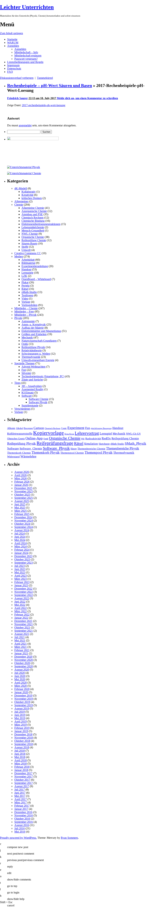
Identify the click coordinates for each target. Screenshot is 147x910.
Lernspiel (106, 433)
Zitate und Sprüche (32, 379)
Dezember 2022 (23, 588)
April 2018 (20, 760)
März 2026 (20, 478)
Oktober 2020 (22, 663)
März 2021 (20, 646)
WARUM (12, 42)
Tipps (17, 382)
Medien (18, 256)
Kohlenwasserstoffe (19, 433)
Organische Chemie (33, 237)
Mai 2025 (19, 507)
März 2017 (20, 802)
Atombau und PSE (32, 214)
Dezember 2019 (23, 695)
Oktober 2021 (22, 627)
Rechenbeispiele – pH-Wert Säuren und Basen (49, 85)
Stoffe (25, 246)
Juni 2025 (19, 504)
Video (25, 298)
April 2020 (20, 682)
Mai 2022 (19, 604)
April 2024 (20, 543)
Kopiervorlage (48, 433)
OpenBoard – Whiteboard (36, 279)
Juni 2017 (19, 792)
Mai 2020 (19, 679)
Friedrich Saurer (17, 98)
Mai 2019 (19, 718)
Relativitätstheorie (32, 350)
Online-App (34, 438)
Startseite (12, 39)
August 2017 (21, 786)
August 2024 (21, 530)
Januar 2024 (21, 552)
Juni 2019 (19, 714)
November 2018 (23, 737)
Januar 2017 (21, 808)
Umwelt (26, 249)
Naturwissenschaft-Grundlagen (39, 340)
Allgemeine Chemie (33, 207)
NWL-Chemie (30, 233)
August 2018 (21, 747)
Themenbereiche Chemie (91, 448)
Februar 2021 (22, 650)
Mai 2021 (19, 640)
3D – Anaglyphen (32, 386)
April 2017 (20, 799)
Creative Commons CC (27, 253)
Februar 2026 (22, 481)
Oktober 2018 (22, 740)
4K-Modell (20, 188)
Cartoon (39, 428)
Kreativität (27, 194)
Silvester (26, 373)
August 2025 (21, 501)
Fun (24, 369)
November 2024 (23, 520)
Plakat (25, 282)
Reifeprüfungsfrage (55, 443)
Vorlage (26, 301)
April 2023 (20, 575)
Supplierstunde (30, 405)
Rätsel (25, 288)
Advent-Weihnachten (34, 366)
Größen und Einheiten (34, 334)
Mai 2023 (19, 572)
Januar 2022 (21, 617)
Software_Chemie (31, 448)
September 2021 (23, 630)
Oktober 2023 (22, 559)
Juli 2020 (19, 672)
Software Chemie (38, 399)
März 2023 (20, 578)
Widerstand (13, 456)
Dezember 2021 (23, 621)
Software (27, 395)
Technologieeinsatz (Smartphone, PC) (43, 376)
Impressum (13, 65)
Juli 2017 (19, 789)
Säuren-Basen (29, 243)
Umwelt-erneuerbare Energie (38, 360)
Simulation (91, 443)
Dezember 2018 (23, 734)
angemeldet (25, 125)
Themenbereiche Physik (122, 448)
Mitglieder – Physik (25, 314)
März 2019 (20, 724)
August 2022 (21, 598)
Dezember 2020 (23, 656)
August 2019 (21, 708)
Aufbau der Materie (33, 327)
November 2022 (23, 591)
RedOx (106, 438)
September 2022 (23, 595)
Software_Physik (56, 448)
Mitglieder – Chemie (26, 308)
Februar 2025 (22, 514)
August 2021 (21, 633)
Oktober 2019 (22, 702)
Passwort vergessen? (26, 58)
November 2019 (23, 698)
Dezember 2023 (23, 556)
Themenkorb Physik (46, 452)
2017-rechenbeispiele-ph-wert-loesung (43, 105)
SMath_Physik (135, 443)
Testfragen (27, 295)
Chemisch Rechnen (33, 217)
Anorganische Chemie (34, 211)
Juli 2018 (19, 750)
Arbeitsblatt (28, 259)
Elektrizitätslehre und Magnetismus (41, 330)
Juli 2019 (19, 711)
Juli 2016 (19, 828)
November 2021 (23, 624)
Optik (25, 343)
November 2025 (23, 491)
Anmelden (13, 45)
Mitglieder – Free (24, 311)
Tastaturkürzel (45, 77)
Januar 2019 (21, 731)
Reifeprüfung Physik (33, 347)
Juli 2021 (19, 637)
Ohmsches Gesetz (16, 438)
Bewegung (28, 428)
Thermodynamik (31, 356)
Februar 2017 (22, 805)
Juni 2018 (19, 753)
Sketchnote (104, 443)
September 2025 (23, 497)
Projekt (26, 285)
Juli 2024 (19, 533)
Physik (18, 318)
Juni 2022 (19, 601)
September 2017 (23, 783)
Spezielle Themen (24, 363)
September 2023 (23, 562)
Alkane (11, 428)
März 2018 (20, 763)
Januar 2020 (21, 692)
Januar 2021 (21, 653)
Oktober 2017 (22, 779)
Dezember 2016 (23, 812)
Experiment (75, 428)
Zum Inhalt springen (11, 33)
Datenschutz (14, 68)
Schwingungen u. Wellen (36, 353)
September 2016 (23, 821)
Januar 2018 (21, 770)
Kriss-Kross (69, 434)
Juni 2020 (19, 676)
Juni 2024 (19, 536)
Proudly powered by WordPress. (18, 837)
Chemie (18, 204)
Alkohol (19, 428)
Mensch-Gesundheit (33, 230)
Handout (26, 269)
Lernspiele (27, 272)
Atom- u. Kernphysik (34, 324)
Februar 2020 (22, 689)
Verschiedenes (22, 408)
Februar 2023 (22, 582)
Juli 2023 (19, 565)
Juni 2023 (19, 569)
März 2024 (20, 546)
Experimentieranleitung (35, 266)
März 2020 (20, 685)
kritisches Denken (32, 198)
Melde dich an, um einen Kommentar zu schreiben (87, 98)
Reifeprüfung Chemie (34, 240)
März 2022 (20, 611)
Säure (73, 448)
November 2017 (23, 776)
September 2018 (23, 744)
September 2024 (23, 527)
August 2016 (21, 825)
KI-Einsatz (28, 392)
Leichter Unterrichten (27, 7)
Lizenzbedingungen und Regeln (25, 62)
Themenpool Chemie (72, 452)
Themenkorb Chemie (19, 452)
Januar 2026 (21, 484)
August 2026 (21, 471)
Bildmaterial (28, 262)
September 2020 (23, 666)
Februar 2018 (22, 766)
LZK (24, 275)
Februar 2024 (22, 549)
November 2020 (23, 659)
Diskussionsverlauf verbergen (17, 77)
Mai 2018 (19, 757)
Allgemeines (21, 201)
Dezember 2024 (23, 517)
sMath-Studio (29, 292)
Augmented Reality (33, 389)
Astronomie (28, 321)
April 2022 (20, 608)
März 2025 (20, 510)
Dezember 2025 (23, 488)
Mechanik (27, 337)
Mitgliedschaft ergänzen (27, 55)
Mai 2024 (19, 539)
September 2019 (23, 705)
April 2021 (20, 643)
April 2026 (20, 475)
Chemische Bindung (33, 220)
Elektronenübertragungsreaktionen (41, 224)
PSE (83, 439)
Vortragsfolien (29, 305)
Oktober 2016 (22, 818)
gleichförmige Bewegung (101, 428)
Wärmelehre (28, 456)
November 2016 (23, 815)
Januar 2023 (21, 585)
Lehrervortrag (87, 433)
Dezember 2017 (23, 773)
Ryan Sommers (69, 837)
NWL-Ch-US (133, 433)
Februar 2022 (22, 614)
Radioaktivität (93, 438)
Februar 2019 (22, 727)
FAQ (10, 71)
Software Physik (38, 402)
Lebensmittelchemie (33, 227)
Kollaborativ (29, 191)
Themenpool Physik (99, 452)
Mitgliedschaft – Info (26, 52)
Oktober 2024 (22, 523)
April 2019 (20, 721)
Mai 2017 (19, 795)
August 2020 (21, 669)
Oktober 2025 (22, 494)
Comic (64, 428)
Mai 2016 (19, 831)
